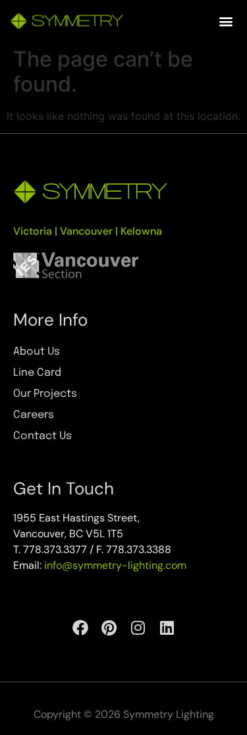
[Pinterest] (109, 627)
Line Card (37, 372)
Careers (33, 415)
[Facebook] (80, 627)
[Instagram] (138, 627)
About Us (36, 351)
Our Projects (45, 393)
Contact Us (42, 436)
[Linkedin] (167, 627)
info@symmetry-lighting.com (115, 565)
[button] (226, 21)
